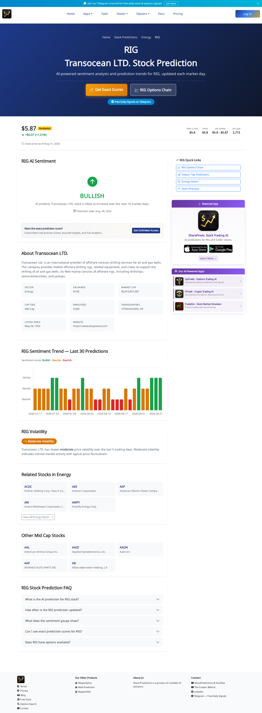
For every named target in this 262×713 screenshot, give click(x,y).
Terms (23, 686)
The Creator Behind (204, 687)
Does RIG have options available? (47, 642)
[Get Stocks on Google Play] (221, 249)
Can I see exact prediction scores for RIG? (53, 631)
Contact (24, 708)
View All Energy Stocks (36, 517)
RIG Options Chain (156, 89)
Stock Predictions (126, 37)
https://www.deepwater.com (90, 326)
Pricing (178, 14)
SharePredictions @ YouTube (209, 682)
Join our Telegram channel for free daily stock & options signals (131, 3)
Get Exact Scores (109, 89)
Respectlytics (85, 682)
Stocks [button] (121, 14)
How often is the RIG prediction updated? (53, 610)
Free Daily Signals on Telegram (133, 101)
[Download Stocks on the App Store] (196, 249)
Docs (161, 14)
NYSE (76, 291)
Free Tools (25, 699)
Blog (23, 695)
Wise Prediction (86, 687)
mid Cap (30, 309)
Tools (104, 14)
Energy (146, 37)
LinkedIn (198, 691)
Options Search (28, 703)
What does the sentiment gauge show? (52, 621)
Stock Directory (190, 188)
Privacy (24, 690)
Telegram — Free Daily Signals (210, 695)
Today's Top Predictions (195, 174)
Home (71, 14)
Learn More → (208, 258)
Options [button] (141, 14)
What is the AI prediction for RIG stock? (52, 599)
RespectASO (84, 691)
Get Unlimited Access (146, 230)
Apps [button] (86, 14)
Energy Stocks (190, 181)
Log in (247, 14)
